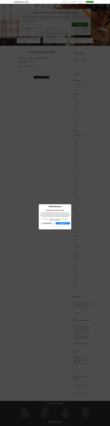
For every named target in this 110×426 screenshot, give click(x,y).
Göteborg (73, 2)
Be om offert (89, 1)
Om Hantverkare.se (58, 226)
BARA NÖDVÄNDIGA (47, 223)
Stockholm (64, 2)
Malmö (81, 2)
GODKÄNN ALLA (62, 223)
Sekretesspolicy (51, 226)
